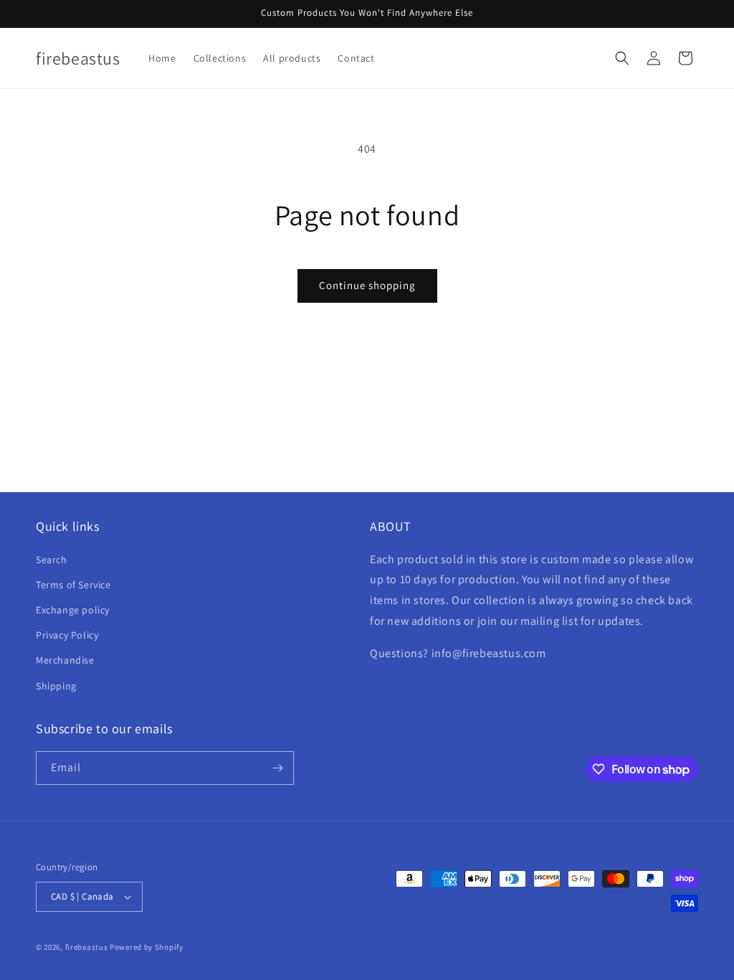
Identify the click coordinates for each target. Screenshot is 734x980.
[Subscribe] (277, 768)
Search (51, 559)
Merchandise (65, 660)
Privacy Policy (67, 634)
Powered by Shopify (147, 947)
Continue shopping (367, 285)
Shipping (56, 685)
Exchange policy (73, 609)
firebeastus (86, 947)
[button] (622, 58)
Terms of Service (73, 584)
